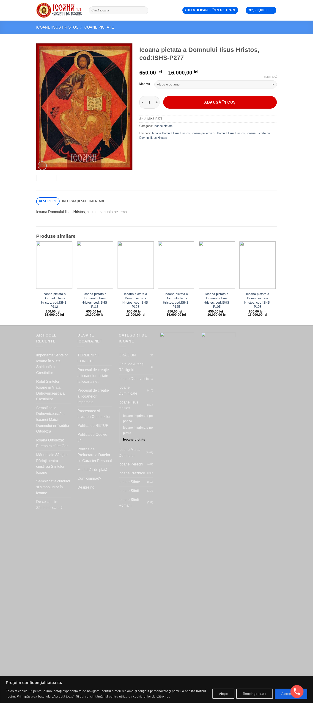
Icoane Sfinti (129, 491)
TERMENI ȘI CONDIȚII (88, 358)
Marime (144, 84)
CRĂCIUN (127, 355)
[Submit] (144, 10)
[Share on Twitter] (152, 148)
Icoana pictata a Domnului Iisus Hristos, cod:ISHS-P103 (257, 300)
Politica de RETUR (93, 426)
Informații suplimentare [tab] (83, 201)
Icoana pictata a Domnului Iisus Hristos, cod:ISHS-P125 (176, 300)
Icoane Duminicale (128, 390)
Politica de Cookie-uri (92, 437)
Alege (223, 693)
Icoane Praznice (132, 473)
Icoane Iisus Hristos (57, 27)
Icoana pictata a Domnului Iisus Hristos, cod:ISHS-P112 (54, 300)
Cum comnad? (89, 478)
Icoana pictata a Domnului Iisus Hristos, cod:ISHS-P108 (135, 300)
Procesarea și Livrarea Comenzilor (93, 414)
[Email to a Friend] (160, 148)
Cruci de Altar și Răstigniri (131, 367)
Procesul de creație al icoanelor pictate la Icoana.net (93, 375)
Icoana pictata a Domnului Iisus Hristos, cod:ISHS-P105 (217, 300)
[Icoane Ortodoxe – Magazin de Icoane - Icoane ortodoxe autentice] (59, 10)
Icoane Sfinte (129, 482)
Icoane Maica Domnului (129, 452)
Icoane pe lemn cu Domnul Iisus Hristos (218, 133)
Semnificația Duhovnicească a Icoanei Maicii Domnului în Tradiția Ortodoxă (52, 419)
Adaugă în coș (220, 102)
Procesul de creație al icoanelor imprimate (93, 396)
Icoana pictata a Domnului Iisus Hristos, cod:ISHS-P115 (95, 300)
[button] (210, 10)
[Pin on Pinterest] (168, 148)
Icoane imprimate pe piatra (138, 430)
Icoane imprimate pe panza (138, 418)
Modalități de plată (92, 470)
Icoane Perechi (131, 464)
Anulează (270, 77)
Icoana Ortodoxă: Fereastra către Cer (52, 443)
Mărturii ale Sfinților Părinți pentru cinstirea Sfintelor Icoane (52, 463)
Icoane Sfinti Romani (129, 503)
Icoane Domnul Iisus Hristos (171, 133)
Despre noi (86, 487)
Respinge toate (254, 693)
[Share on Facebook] (143, 148)
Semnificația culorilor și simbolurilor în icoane (53, 487)
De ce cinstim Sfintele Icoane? (49, 505)
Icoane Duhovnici (133, 379)
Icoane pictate (98, 27)
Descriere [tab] (48, 201)
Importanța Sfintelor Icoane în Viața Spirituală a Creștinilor (52, 364)
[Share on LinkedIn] (176, 148)
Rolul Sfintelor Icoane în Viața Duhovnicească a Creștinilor (50, 390)
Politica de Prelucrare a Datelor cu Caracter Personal (94, 455)
